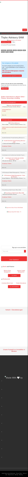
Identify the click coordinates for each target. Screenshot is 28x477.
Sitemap (16, 474)
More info (4, 115)
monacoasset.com (6, 109)
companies (9, 50)
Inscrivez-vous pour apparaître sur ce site (12, 75)
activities (19, 50)
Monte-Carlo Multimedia (10, 473)
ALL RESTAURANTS (14, 286)
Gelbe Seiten (4, 33)
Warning (21, 474)
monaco (11, 52)
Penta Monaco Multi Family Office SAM (11, 189)
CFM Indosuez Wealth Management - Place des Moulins (14, 172)
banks (24, 50)
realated (14, 50)
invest (7, 52)
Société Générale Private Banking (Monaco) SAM (14, 137)
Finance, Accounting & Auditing (14, 33)
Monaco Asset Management (9, 102)
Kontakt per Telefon (6, 42)
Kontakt (4, 111)
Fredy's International (21, 283)
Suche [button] (24, 30)
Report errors (5, 88)
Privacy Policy (19, 473)
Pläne (13, 42)
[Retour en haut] (25, 474)
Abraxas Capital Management (21, 271)
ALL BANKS (14, 275)
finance (2, 52)
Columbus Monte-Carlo (7, 283)
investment (3, 50)
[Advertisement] (14, 229)
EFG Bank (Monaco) (7, 120)
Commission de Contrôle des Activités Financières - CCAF (14, 155)
